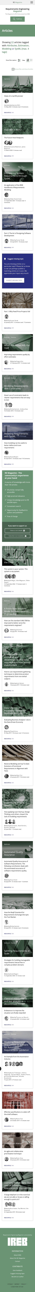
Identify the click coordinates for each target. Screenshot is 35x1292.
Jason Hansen (20, 683)
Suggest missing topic (14, 280)
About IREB (17, 1255)
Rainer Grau (19, 1158)
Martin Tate (19, 1119)
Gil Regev (13, 580)
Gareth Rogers (14, 974)
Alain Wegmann (20, 580)
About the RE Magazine (17, 1258)
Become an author (18, 1277)
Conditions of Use (17, 1287)
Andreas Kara (24, 409)
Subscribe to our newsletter (16, 536)
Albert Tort (19, 775)
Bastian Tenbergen (15, 1073)
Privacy (23, 1284)
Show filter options (11, 60)
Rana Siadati (13, 1208)
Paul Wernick (22, 1208)
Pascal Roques (14, 457)
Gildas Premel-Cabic (16, 199)
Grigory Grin (19, 361)
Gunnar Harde (20, 240)
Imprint (16, 1284)
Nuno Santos (14, 825)
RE (17, 2)
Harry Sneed (13, 880)
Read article (8, 112)
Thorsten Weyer (15, 1074)
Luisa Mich (17, 105)
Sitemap (10, 1284)
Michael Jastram (15, 409)
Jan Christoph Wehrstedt (11, 1076)
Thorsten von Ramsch (22, 1017)
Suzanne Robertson (15, 147)
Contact (17, 1261)
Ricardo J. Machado (9, 827)
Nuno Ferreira (22, 825)
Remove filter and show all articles (23, 69)
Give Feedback (17, 1270)
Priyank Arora (14, 731)
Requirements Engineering (17, 11)
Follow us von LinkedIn (16, 530)
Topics (19, 19)
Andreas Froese (25, 1074)
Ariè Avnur (19, 630)
